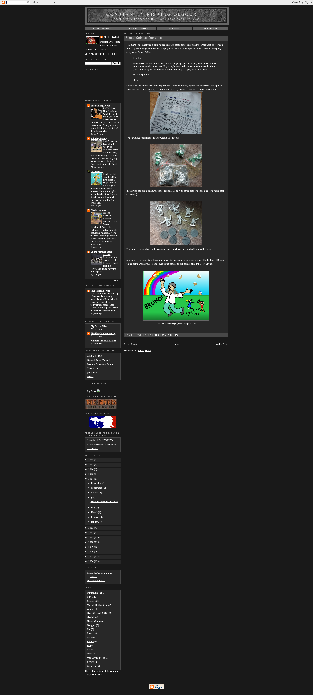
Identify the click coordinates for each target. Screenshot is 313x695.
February (96, 517)
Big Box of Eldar (99, 326)
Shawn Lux (92, 368)
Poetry (90, 633)
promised (144, 260)
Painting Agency (99, 138)
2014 (91, 479)
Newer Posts (130, 344)
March (94, 512)
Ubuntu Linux (94, 621)
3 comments (165, 335)
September (97, 488)
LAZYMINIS (97, 172)
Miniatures (92, 593)
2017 (91, 464)
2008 (91, 552)
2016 (91, 469)
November (96, 483)
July (93, 497)
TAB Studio (92, 448)
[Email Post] (176, 335)
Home (177, 344)
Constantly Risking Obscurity (157, 14)
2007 (91, 557)
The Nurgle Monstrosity (103, 333)
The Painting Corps (100, 106)
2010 (91, 542)
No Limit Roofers (96, 581)
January (95, 522)
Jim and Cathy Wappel (98, 360)
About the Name (210, 28)
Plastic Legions (98, 210)
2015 (91, 474)
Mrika (90, 376)
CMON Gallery (174, 28)
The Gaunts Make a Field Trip (104, 293)
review (90, 662)
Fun (89, 597)
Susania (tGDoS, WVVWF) (100, 440)
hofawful (91, 666)
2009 (91, 547)
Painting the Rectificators (103, 341)
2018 (91, 460)
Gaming (91, 601)
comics (90, 609)
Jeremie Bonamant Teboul (100, 364)
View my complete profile (101, 54)
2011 (91, 537)
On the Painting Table (101, 252)
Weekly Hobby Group (98, 605)
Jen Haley (92, 372)
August (95, 493)
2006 (91, 561)
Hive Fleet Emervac (100, 291)
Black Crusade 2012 (97, 613)
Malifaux (91, 654)
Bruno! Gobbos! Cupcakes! (144, 37)
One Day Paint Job (96, 658)
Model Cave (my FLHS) (138, 28)
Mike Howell (111, 37)
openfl (90, 641)
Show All (117, 280)
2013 (91, 528)
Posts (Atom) (144, 351)
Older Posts (222, 344)
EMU (89, 650)
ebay (89, 646)
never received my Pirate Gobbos (197, 45)
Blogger (91, 625)
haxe (89, 637)
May (93, 507)
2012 (91, 532)
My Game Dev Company (102, 28)
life (88, 629)
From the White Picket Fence (101, 444)
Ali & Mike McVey (96, 356)
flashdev (91, 617)
